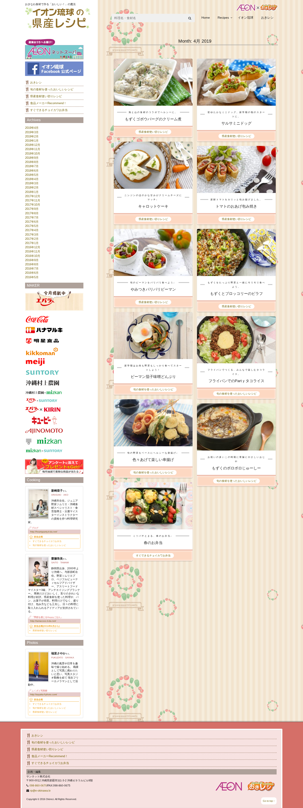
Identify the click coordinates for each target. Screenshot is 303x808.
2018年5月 (32, 175)
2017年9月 (32, 208)
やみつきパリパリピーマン (153, 289)
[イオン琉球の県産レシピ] (65, 18)
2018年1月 (32, 192)
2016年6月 (32, 272)
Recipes (223, 17)
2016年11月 (32, 251)
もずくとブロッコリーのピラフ (236, 294)
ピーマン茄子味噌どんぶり (153, 377)
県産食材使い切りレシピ (153, 131)
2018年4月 (32, 179)
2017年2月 (32, 238)
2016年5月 (32, 277)
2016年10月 (32, 256)
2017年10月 (32, 204)
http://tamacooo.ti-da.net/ (43, 621)
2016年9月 (32, 260)
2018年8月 (32, 162)
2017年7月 (32, 217)
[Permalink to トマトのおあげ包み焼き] (236, 191)
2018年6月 (32, 170)
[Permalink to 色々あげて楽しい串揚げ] (153, 444)
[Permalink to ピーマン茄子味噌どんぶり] (153, 357)
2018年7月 (32, 166)
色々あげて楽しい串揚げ (153, 460)
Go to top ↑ (269, 801)
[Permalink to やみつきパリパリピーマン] (153, 274)
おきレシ (267, 17)
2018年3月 (32, 183)
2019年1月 (32, 140)
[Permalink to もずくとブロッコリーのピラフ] (236, 274)
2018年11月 (32, 149)
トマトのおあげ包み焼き (236, 206)
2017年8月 (32, 213)
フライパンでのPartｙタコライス (236, 381)
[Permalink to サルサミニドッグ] (236, 103)
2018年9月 (32, 157)
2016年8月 (32, 264)
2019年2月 (32, 136)
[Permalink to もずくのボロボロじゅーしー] (236, 448)
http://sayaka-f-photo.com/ (43, 694)
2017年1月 (32, 243)
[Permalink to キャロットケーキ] (153, 186)
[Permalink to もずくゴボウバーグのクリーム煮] (153, 103)
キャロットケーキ (153, 206)
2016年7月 (32, 268)
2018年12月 (32, 145)
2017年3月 (32, 234)
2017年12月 (32, 196)
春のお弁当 (153, 543)
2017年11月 (32, 200)
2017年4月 (32, 230)
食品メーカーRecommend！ (48, 103)
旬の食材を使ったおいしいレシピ (153, 389)
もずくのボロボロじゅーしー (236, 468)
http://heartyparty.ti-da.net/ (43, 531)
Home (205, 17)
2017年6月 (32, 221)
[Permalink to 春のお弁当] (153, 527)
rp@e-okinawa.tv (40, 790)
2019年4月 (32, 127)
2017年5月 (32, 226)
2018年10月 (32, 153)
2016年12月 (32, 247)
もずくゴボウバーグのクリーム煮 (153, 119)
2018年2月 (32, 187)
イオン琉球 (245, 17)
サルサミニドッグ (236, 123)
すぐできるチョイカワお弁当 (153, 555)
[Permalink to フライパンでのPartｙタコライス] (236, 361)
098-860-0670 (38, 785)
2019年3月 (32, 132)
